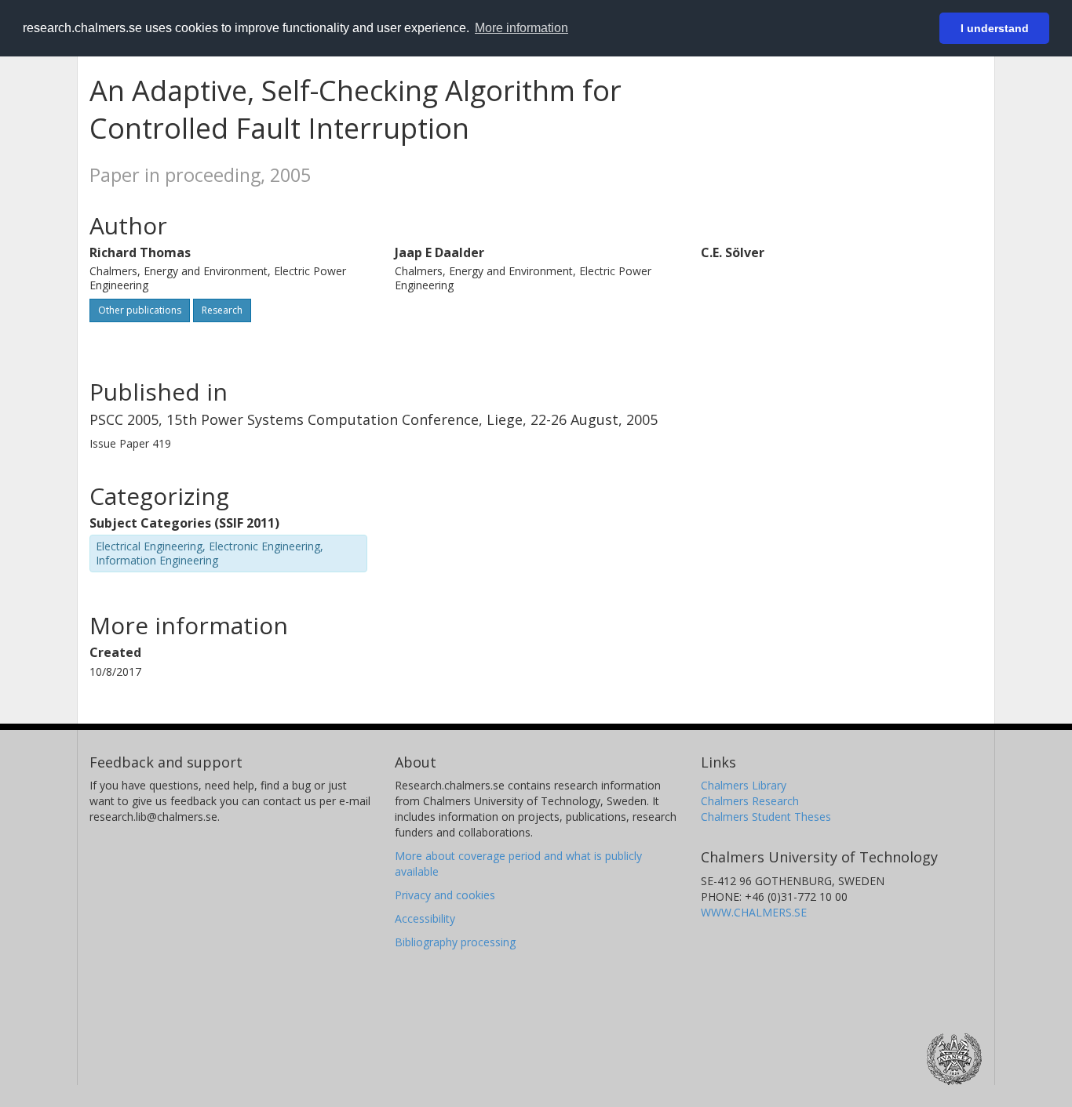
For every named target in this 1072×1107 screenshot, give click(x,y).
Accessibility (425, 918)
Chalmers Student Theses (766, 816)
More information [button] (521, 27)
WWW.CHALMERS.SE (754, 912)
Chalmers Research (750, 800)
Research (222, 310)
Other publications (139, 310)
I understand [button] (995, 28)
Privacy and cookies (445, 894)
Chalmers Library (743, 785)
